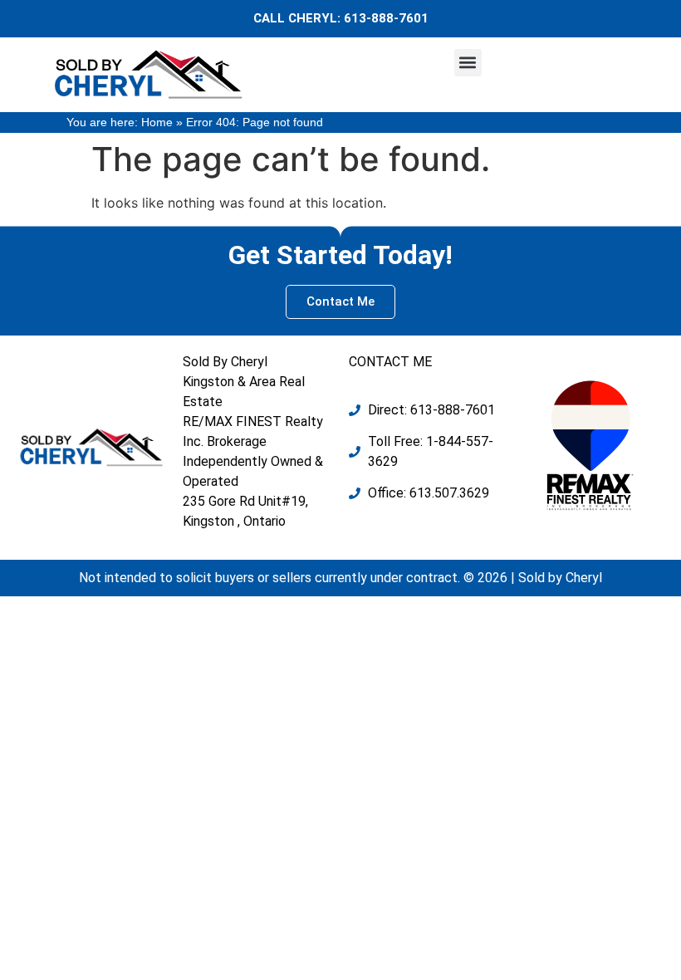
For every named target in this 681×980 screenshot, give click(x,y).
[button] (468, 62)
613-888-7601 (386, 18)
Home (157, 122)
